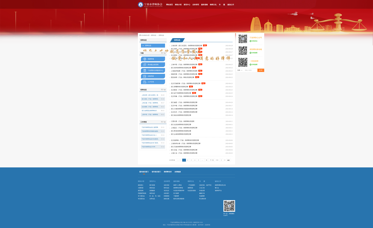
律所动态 (152, 193)
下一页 (212, 160)
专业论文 (166, 190)
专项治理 (202, 190)
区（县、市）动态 (154, 196)
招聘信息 (148, 45)
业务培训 (166, 185)
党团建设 (152, 190)
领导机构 (140, 190)
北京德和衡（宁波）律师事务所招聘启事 (185, 140)
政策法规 (166, 198)
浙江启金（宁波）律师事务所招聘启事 (184, 150)
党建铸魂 (151, 59)
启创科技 (207, 225)
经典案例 (166, 196)
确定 (228, 160)
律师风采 (190, 188)
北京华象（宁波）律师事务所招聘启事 (184, 96)
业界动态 (152, 198)
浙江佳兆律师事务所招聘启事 (181, 124)
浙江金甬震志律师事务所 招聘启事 (183, 58)
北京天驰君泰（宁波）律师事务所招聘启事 (185, 83)
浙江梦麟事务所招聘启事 (179, 86)
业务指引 (166, 193)
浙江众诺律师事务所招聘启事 (181, 134)
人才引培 (151, 82)
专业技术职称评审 (178, 190)
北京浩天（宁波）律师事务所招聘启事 (184, 112)
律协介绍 (178, 5)
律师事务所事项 (178, 188)
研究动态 (166, 188)
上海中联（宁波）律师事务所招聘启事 (184, 64)
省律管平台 (218, 190)
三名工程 (202, 188)
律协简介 (140, 185)
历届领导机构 (142, 193)
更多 (163, 53)
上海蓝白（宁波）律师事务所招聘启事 (184, 128)
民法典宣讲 (202, 198)
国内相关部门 (144, 172)
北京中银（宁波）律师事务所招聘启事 (184, 105)
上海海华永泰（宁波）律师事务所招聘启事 (185, 143)
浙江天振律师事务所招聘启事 (181, 147)
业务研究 (195, 5)
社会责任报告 (192, 190)
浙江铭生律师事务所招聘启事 (181, 115)
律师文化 (213, 5)
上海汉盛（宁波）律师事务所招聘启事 (184, 52)
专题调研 (202, 196)
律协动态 (152, 188)
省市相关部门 (156, 172)
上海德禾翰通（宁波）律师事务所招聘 (184, 71)
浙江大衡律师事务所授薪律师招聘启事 (184, 109)
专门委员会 (141, 196)
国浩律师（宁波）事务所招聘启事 (182, 77)
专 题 (222, 5)
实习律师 (176, 193)
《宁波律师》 (192, 185)
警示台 (217, 188)
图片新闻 (152, 185)
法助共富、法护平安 (205, 185)
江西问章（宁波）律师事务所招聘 (182, 121)
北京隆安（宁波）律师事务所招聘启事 (184, 90)
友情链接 (178, 172)
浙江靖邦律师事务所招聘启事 (181, 68)
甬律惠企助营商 (153, 64)
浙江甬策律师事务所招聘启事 (181, 131)
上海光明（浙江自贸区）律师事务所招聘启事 (186, 45)
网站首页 (169, 5)
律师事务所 (168, 172)
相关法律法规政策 (178, 198)
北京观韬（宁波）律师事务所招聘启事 (184, 55)
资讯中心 (187, 5)
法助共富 (151, 76)
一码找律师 (254, 61)
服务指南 (204, 5)
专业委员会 (141, 198)
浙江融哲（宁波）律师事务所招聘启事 (184, 102)
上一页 (179, 160)
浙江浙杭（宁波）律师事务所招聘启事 (184, 49)
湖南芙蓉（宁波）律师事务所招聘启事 (184, 74)
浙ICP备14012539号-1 (186, 222)
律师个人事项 (177, 185)
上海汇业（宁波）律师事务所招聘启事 (184, 153)
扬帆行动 (202, 193)
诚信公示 (230, 5)
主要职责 (140, 188)
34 (206, 160)
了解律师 (176, 196)
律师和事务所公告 (220, 185)
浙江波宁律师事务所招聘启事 (181, 93)
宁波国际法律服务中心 (155, 70)
